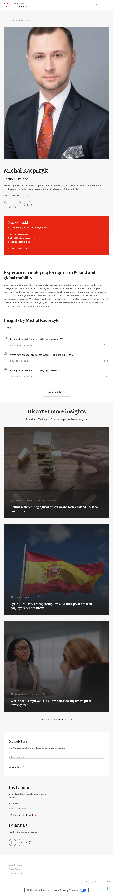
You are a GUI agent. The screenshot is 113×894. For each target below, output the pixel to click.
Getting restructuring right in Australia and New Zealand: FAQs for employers (54, 509)
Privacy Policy (14, 869)
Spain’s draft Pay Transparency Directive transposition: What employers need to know (51, 606)
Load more (54, 392)
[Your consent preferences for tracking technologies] (108, 889)
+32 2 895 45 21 (16, 803)
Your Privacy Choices (66, 890)
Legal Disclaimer (16, 865)
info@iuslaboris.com (18, 809)
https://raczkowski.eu (19, 242)
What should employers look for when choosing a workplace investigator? (51, 703)
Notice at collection (38, 890)
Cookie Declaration (17, 873)
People (7, 20)
